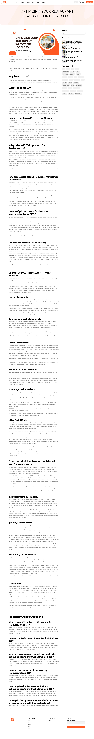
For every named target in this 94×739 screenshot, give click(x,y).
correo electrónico (71, 720)
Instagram (50, 723)
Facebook (49, 720)
